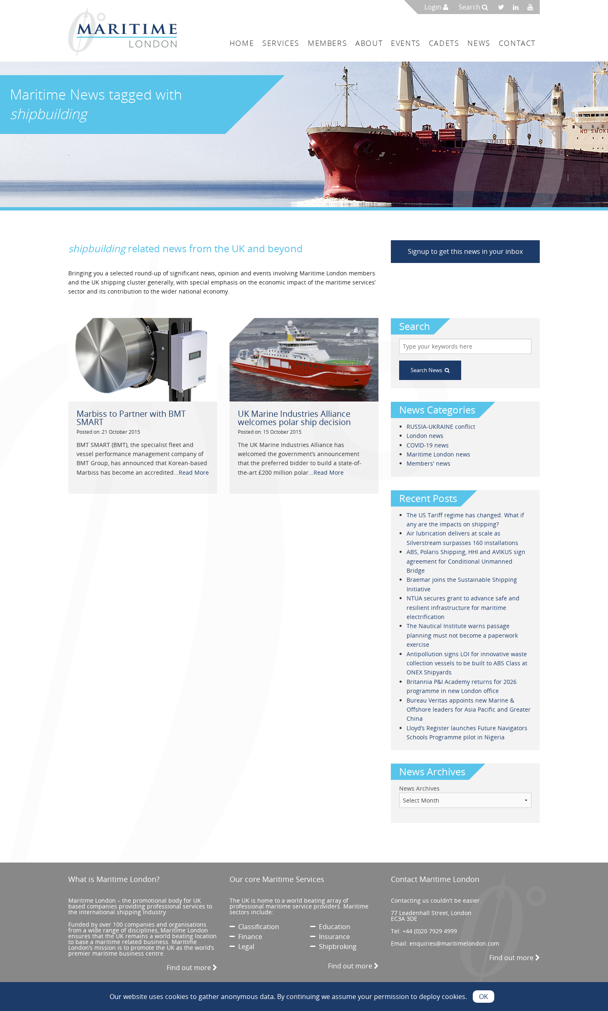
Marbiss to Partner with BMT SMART (131, 418)
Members (327, 43)
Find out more (190, 967)
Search (470, 7)
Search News (428, 370)
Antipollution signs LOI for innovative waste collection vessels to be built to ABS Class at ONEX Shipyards (467, 663)
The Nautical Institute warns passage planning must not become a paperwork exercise (462, 635)
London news (425, 436)
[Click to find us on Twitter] (503, 7)
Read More (194, 472)
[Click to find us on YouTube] (532, 7)
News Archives (419, 788)
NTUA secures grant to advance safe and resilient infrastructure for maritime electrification (463, 607)
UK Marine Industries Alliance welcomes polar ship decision (294, 418)
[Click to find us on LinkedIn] (518, 7)
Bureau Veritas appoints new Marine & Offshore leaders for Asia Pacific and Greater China (469, 709)
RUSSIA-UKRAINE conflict (441, 426)
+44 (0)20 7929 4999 (429, 931)
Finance (248, 936)
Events (406, 43)
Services (280, 43)
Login (433, 7)
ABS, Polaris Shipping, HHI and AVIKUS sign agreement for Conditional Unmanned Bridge (466, 561)
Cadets (444, 43)
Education (333, 926)
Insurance (333, 936)
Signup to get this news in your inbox (465, 251)
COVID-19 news (428, 445)
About (369, 43)
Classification (257, 926)
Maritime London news (438, 454)
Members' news (428, 463)
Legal (244, 946)
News (478, 43)
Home (242, 43)
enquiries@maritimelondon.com (454, 943)
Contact (517, 43)
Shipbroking (336, 946)
